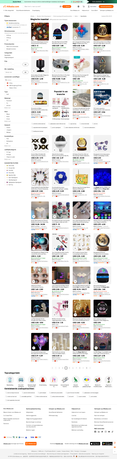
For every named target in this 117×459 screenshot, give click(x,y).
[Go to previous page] (52, 368)
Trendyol (76, 451)
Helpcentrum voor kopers (78, 412)
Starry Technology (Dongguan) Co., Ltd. (61, 50)
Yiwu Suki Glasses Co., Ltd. (80, 83)
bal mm (96, 123)
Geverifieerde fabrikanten (56, 412)
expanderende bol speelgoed (40, 127)
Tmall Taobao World (50, 451)
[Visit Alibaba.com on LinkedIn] (99, 432)
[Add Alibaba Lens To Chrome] (31, 443)
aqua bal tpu (73, 123)
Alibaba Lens (7, 443)
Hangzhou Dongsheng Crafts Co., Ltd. (81, 261)
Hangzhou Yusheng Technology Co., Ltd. (102, 115)
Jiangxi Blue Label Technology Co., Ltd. (102, 228)
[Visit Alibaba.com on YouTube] (109, 432)
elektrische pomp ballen (57, 392)
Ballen (76, 16)
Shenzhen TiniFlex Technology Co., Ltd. (81, 327)
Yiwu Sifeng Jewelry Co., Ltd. (101, 83)
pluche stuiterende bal (29, 392)
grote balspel (43, 392)
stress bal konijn (85, 123)
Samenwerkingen (99, 425)
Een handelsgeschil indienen (79, 418)
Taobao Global (65, 451)
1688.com (41, 451)
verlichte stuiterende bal (39, 123)
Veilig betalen (29, 412)
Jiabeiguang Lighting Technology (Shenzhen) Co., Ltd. (102, 196)
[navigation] (16, 192)
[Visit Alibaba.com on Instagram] (106, 432)
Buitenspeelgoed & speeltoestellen (62, 16)
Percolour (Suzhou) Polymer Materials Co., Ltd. (102, 161)
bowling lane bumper (38, 131)
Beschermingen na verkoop (33, 422)
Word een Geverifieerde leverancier (103, 422)
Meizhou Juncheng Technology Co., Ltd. (61, 294)
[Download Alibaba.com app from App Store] (95, 443)
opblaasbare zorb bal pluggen (91, 392)
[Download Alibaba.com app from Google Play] (108, 443)
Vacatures (6, 423)
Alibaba (32, 16)
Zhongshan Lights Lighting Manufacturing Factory (81, 293)
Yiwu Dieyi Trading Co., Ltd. (80, 194)
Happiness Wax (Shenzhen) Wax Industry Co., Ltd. (40, 50)
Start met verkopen (99, 415)
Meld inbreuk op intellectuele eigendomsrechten (79, 426)
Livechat (74, 415)
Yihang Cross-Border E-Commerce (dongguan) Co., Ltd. (102, 50)
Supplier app (59, 443)
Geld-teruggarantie (31, 415)
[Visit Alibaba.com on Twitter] (102, 432)
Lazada (58, 451)
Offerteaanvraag (53, 415)
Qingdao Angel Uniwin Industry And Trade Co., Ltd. (40, 359)
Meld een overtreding (77, 430)
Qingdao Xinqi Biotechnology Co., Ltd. (61, 228)
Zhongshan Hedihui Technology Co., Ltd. (40, 82)
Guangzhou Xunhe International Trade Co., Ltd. (61, 194)
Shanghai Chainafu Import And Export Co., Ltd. (61, 359)
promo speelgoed (56, 127)
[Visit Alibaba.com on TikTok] (112, 432)
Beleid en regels (30, 430)
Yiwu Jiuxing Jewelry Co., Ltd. (80, 228)
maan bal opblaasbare (89, 127)
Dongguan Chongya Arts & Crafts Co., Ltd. (40, 161)
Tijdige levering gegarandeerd (34, 418)
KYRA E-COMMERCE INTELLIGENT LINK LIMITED (102, 294)
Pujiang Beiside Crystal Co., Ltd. (81, 163)
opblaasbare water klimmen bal (57, 123)
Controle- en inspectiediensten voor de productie (34, 426)
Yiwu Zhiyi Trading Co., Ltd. (38, 196)
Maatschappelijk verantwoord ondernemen (11, 419)
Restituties (74, 422)
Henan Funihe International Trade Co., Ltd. (81, 117)
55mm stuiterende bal (41, 396)
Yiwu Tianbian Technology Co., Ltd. (40, 115)
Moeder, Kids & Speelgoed (44, 16)
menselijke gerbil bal (26, 396)
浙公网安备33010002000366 (86, 456)
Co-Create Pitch (7, 415)
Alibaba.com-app (83, 443)
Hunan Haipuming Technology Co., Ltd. (40, 294)
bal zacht (71, 396)
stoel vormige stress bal (13, 392)
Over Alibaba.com (8, 408)
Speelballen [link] (84, 16)
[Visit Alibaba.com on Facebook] (95, 432)
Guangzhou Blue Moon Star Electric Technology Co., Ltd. (61, 261)
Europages (83, 451)
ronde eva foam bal (12, 396)
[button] (61, 6)
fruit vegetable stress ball (13, 400)
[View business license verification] (74, 456)
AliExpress (34, 451)
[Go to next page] (90, 368)
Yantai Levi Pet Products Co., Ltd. (60, 82)
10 (86, 368)
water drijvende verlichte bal (72, 127)
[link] (115, 443)
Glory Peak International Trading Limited (61, 326)
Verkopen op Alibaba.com (101, 412)
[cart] (84, 6)
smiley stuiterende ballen (58, 396)
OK (25, 64)
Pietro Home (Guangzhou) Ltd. (39, 228)
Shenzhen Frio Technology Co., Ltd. (102, 261)
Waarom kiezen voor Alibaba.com (12, 412)
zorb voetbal (94, 396)
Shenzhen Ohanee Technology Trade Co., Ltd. (40, 261)
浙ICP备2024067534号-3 (102, 456)
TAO (72, 451)
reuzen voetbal (82, 396)
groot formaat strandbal (73, 392)
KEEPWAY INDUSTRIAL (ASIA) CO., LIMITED (81, 49)
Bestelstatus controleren (101, 418)
